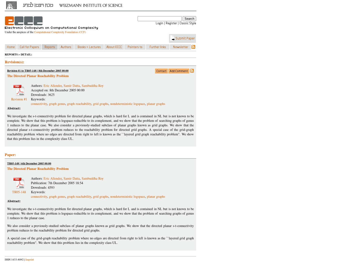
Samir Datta (72, 85)
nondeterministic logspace (127, 103)
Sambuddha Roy (93, 85)
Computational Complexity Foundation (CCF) (60, 32)
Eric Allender (53, 85)
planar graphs (156, 103)
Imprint (29, 259)
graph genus (57, 103)
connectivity (39, 103)
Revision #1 (19, 97)
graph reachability (79, 103)
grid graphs (100, 103)
